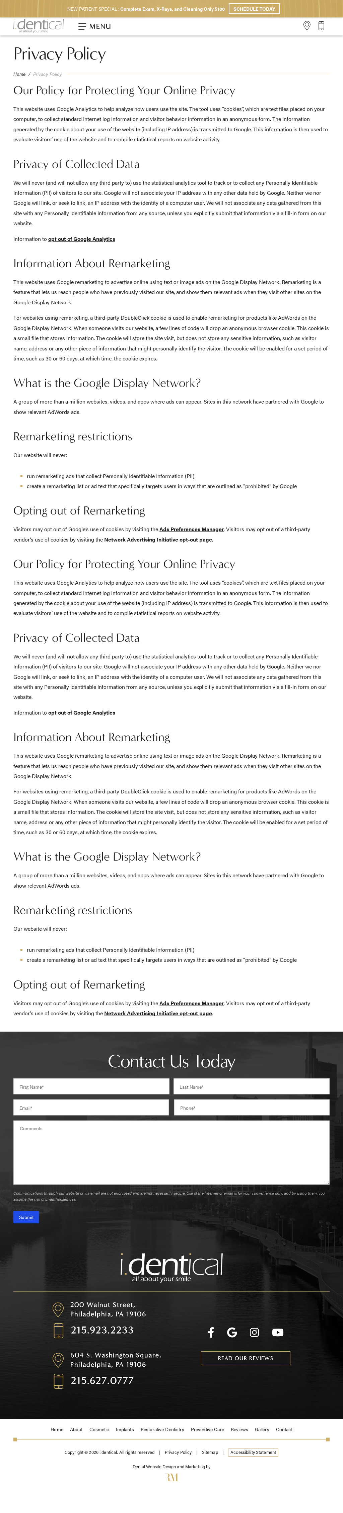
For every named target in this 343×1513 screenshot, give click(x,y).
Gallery (262, 1429)
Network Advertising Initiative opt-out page (158, 539)
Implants (125, 1429)
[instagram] (254, 1335)
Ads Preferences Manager (191, 529)
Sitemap (210, 1452)
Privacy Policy (178, 1452)
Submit (26, 1217)
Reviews (239, 1429)
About (76, 1429)
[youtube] (278, 1335)
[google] (232, 1335)
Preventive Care (207, 1429)
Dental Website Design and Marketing (169, 1466)
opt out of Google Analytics (81, 239)
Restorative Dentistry (162, 1429)
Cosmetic (99, 1429)
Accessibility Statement (253, 1452)
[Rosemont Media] (171, 1478)
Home (19, 73)
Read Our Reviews (246, 1358)
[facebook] (211, 1335)
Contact (284, 1429)
